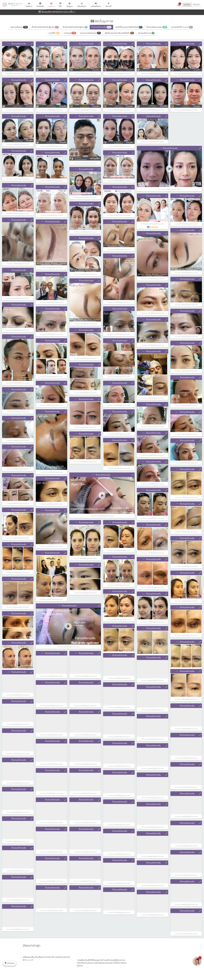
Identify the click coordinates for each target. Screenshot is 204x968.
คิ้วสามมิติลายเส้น (100, 27)
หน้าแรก (29, 6)
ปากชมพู (69, 33)
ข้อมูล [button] (68, 6)
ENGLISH (196, 5)
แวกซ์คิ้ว (54, 33)
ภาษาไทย (187, 5)
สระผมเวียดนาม (145, 33)
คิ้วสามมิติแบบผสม (156, 27)
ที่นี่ (74, 12)
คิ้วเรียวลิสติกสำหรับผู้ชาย (75, 27)
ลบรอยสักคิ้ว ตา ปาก (181, 27)
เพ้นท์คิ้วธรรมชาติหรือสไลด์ (128, 27)
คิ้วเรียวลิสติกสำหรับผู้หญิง (45, 27)
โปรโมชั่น (40, 6)
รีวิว (60, 6)
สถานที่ (108, 6)
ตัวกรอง (10, 963)
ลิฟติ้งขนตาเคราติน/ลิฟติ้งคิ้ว (119, 33)
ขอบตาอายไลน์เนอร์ (90, 33)
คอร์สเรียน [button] (95, 6)
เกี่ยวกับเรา (81, 6)
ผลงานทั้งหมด (19, 27)
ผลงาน (51, 6)
